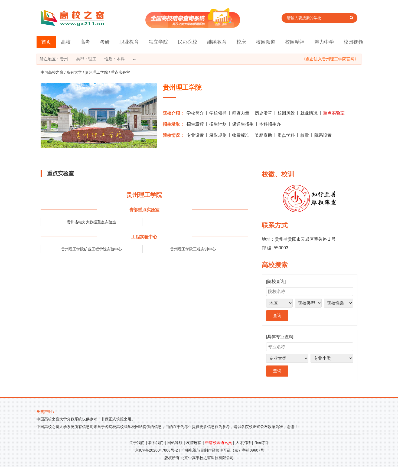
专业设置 (195, 135)
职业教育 (129, 42)
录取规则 (218, 135)
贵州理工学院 (96, 72)
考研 (105, 42)
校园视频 (353, 42)
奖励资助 (263, 135)
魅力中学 (324, 42)
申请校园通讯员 (218, 442)
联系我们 (156, 442)
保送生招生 (243, 124)
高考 (85, 42)
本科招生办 (270, 124)
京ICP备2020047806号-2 (156, 450)
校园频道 (265, 42)
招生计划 (218, 124)
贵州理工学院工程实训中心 (193, 249)
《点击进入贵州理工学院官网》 (330, 59)
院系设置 (323, 135)
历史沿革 (263, 113)
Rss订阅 (262, 442)
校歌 (304, 135)
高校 (66, 42)
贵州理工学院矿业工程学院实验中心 (91, 249)
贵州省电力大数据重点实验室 (91, 222)
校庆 (241, 42)
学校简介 (195, 113)
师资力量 (240, 113)
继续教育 (217, 42)
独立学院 (158, 42)
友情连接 (193, 442)
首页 (46, 42)
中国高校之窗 (52, 72)
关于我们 (137, 442)
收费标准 (240, 135)
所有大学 (74, 72)
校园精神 (295, 42)
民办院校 (187, 42)
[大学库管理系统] (192, 26)
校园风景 (286, 113)
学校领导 (218, 113)
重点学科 (286, 135)
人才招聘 (243, 442)
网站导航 (174, 442)
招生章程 (195, 124)
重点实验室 (334, 113)
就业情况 (309, 113)
